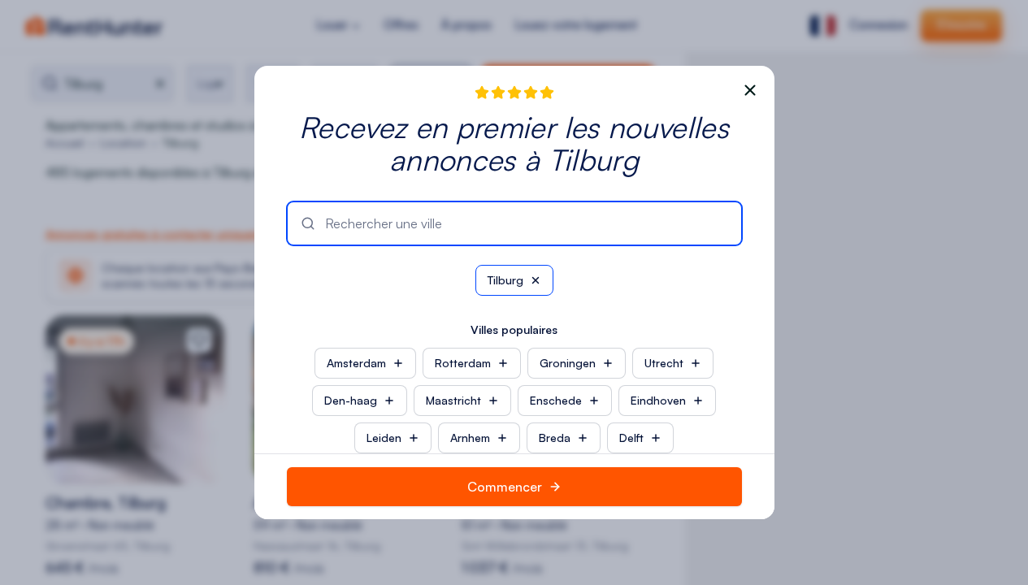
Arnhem (470, 437)
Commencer (504, 487)
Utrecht (663, 363)
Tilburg (505, 280)
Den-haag (350, 400)
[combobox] (526, 223)
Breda (554, 437)
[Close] (750, 90)
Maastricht (453, 400)
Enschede (556, 400)
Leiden (384, 437)
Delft (631, 437)
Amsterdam (356, 363)
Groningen (568, 363)
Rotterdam (463, 363)
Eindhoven (658, 400)
